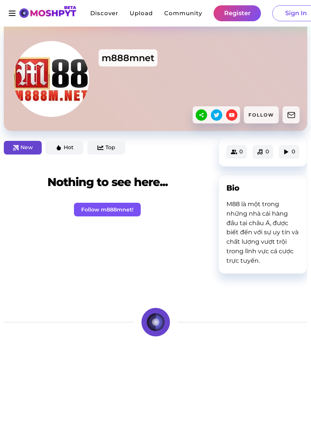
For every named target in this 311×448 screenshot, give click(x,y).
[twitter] (216, 115)
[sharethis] (201, 115)
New (26, 147)
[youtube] (231, 115)
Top (110, 147)
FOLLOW (261, 115)
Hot (69, 147)
